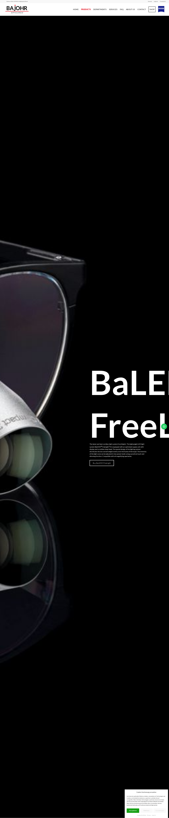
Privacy (149, 815)
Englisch (156, 1)
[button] (164, 426)
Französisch (163, 1)
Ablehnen (146, 810)
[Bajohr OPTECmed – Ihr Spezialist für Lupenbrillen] (17, 9)
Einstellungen (160, 810)
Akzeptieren (133, 810)
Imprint (154, 815)
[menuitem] (150, 1)
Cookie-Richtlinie (141, 815)
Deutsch (150, 1)
